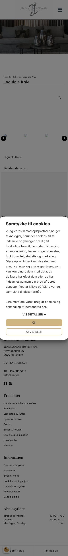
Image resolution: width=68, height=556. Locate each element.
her (44, 307)
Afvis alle (34, 332)
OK (34, 322)
